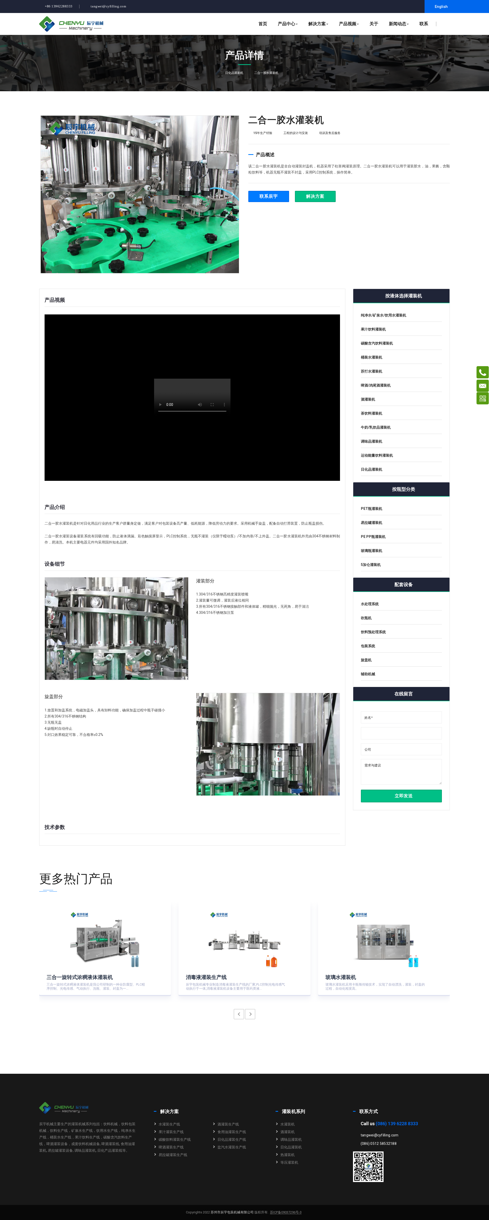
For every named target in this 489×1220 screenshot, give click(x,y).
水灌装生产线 (169, 1124)
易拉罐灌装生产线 (173, 1155)
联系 (423, 23)
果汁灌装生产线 (171, 1132)
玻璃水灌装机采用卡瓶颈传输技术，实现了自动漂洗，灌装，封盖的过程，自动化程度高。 (375, 986)
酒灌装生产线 (228, 1124)
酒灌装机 (287, 1132)
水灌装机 (287, 1124)
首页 (263, 23)
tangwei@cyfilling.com (108, 6)
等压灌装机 (289, 1162)
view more (153, 986)
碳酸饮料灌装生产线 (175, 1139)
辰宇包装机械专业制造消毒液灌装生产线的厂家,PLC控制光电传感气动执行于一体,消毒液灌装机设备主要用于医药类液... (235, 986)
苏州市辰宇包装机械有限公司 (232, 1212)
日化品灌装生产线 (232, 1139)
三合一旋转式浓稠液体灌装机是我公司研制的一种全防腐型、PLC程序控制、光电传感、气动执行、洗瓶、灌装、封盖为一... (96, 986)
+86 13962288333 (59, 6)
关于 (374, 23)
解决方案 (317, 23)
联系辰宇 (269, 196)
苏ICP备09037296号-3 (286, 1212)
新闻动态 (397, 23)
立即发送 (403, 795)
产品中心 (286, 23)
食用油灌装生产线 (232, 1132)
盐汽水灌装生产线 (232, 1147)
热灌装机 (287, 1155)
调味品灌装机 (291, 1139)
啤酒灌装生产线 (171, 1147)
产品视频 (347, 23)
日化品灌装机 (234, 72)
